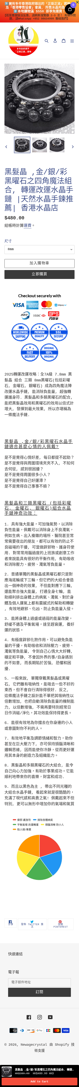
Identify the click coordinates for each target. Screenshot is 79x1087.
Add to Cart (39, 1081)
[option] (22, 145)
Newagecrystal (34, 1045)
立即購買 (39, 274)
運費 (27, 226)
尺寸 (8, 241)
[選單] (72, 41)
